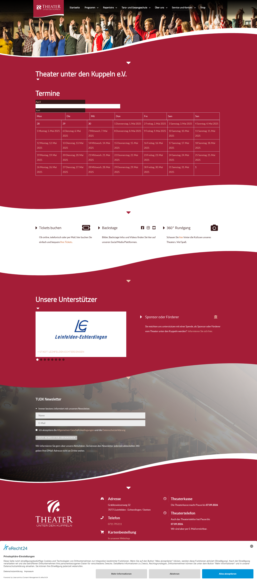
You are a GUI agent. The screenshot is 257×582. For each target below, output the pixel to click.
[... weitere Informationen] (215, 317)
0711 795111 (115, 524)
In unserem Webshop (119, 538)
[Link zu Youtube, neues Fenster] (154, 228)
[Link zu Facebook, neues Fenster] (142, 228)
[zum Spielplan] (86, 229)
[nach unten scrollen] (128, 214)
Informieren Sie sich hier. (200, 331)
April (38, 102)
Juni (38, 110)
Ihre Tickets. (66, 242)
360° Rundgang (178, 227)
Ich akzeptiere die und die (81, 430)
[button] (37, 359)
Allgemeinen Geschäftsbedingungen (75, 430)
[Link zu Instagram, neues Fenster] (148, 228)
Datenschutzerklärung (113, 430)
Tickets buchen (50, 227)
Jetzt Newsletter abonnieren (56, 438)
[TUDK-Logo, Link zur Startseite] (54, 513)
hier (181, 237)
